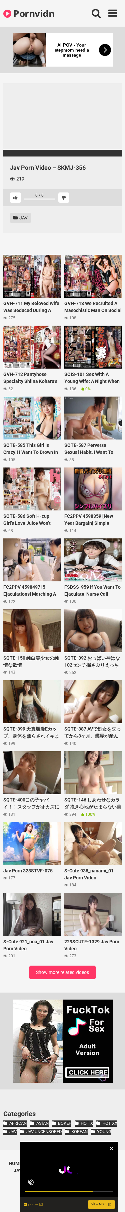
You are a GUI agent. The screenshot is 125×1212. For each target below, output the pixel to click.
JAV (23, 217)
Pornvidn (32, 13)
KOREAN (79, 1131)
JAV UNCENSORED (44, 1131)
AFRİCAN (18, 1123)
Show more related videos (62, 972)
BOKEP (64, 1123)
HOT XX (109, 1123)
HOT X (87, 1123)
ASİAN (42, 1123)
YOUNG (104, 1131)
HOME (15, 1163)
